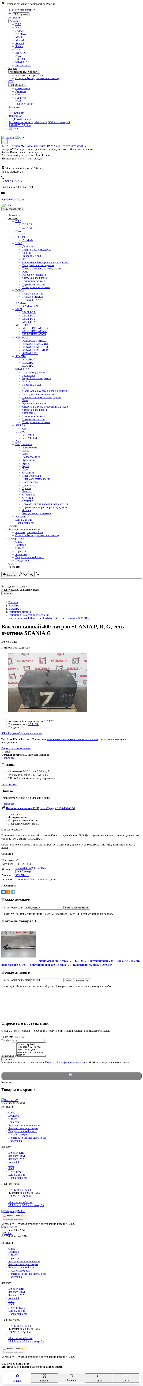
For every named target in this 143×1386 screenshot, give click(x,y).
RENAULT (22, 337)
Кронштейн (29, 460)
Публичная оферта (19, 1134)
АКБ (18, 441)
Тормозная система (33, 284)
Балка (25, 450)
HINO (18, 243)
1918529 (41, 867)
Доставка (20, 91)
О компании (22, 88)
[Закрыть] (2, 1098)
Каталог (13, 218)
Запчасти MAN (17, 1158)
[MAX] (13, 128)
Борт (25, 453)
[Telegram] (8, 137)
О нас (18, 541)
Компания (14, 17)
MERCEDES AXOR (34, 334)
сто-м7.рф (46, 808)
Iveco (11, 1165)
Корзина (19, 112)
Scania (19, 46)
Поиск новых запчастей (15, 907)
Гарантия (20, 97)
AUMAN (27, 240)
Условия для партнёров (29, 75)
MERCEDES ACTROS (35, 328)
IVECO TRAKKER (33, 299)
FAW (18, 55)
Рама (25, 271)
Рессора (27, 491)
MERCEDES (23, 324)
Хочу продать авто (13, 209)
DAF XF (27, 227)
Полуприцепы (23, 444)
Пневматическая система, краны (41, 268)
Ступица (27, 497)
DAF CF (27, 224)
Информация (16, 538)
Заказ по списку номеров (23, 1128)
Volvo (18, 49)
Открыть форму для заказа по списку (37, 78)
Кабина (26, 252)
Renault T (13, 1162)
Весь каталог (23, 65)
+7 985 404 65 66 (65, 808)
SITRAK (20, 52)
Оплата (19, 94)
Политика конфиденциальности (27, 1137)
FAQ (18, 100)
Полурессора (30, 481)
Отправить (8, 1059)
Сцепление (29, 412)
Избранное (15, 115)
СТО (11, 81)
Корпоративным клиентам (24, 529)
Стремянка (28, 494)
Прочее (26, 488)
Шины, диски (23, 519)
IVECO (19, 30)
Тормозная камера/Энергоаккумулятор (45, 507)
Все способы (9, 784)
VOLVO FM (29, 438)
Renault (19, 43)
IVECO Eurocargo (32, 293)
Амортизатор (30, 447)
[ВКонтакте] (3, 892)
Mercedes (20, 40)
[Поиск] (31, 574)
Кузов (25, 466)
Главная (13, 602)
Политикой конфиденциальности (65, 1062)
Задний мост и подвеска (36, 249)
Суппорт (27, 500)
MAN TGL (28, 315)
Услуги (12, 68)
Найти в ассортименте (76, 907)
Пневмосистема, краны (36, 478)
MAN (18, 36)
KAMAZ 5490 (30, 306)
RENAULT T (30, 353)
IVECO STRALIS (32, 296)
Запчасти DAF (17, 1155)
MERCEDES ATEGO (34, 331)
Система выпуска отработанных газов (45, 406)
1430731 (20, 867)
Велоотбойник (31, 456)
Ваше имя (7, 1036)
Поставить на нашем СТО (22, 808)
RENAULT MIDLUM (35, 346)
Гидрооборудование (34, 372)
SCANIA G (29, 359)
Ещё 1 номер (24, 871)
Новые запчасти (25, 522)
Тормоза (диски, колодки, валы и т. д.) (45, 503)
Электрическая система (36, 287)
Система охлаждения (34, 277)
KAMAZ (20, 33)
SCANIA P (28, 362)
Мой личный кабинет (22, 9)
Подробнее (7, 757)
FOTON (20, 58)
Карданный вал (31, 255)
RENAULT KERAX (34, 340)
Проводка (28, 485)
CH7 (25, 428)
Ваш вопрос (8, 1055)
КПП (25, 259)
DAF (18, 24)
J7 (23, 233)
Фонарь (26, 510)
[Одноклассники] (8, 892)
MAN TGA (29, 312)
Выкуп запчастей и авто (29, 557)
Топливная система (33, 281)
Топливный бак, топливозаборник (28, 614)
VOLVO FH (29, 434)
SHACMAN (22, 62)
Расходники (22, 516)
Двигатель (28, 246)
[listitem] (44, 960)
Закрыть (7, 593)
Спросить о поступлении (16, 748)
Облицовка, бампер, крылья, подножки (45, 262)
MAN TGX (29, 321)
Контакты (14, 107)
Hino (18, 27)
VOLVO (20, 431)
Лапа (25, 469)
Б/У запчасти (16, 1152)
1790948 (31, 867)
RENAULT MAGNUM (36, 343)
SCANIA (20, 356)
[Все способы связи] (4, 141)
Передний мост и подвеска (38, 265)
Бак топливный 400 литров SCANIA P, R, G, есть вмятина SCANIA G (50, 618)
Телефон (6, 1040)
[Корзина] (37, 574)
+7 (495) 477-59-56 (20, 119)
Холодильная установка (36, 513)
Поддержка (22, 560)
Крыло (26, 463)
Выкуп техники (24, 103)
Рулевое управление (34, 274)
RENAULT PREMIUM (35, 350)
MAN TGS (28, 318)
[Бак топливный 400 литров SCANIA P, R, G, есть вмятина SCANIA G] (47, 712)
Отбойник (28, 472)
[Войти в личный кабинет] (21, 574)
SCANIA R (28, 365)
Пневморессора (31, 475)
